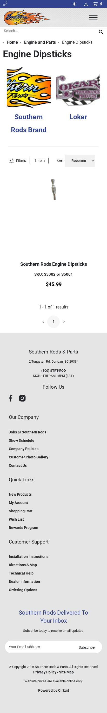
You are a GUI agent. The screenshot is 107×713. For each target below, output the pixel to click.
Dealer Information (24, 581)
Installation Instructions (28, 556)
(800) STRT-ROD (53, 371)
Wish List (16, 519)
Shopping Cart (20, 511)
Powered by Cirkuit (53, 690)
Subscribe (87, 647)
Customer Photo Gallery (28, 457)
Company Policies (23, 449)
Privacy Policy (44, 672)
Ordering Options (23, 590)
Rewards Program (23, 528)
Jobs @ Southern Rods (27, 432)
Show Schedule (21, 440)
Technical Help (21, 573)
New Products (20, 494)
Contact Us (18, 465)
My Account (18, 503)
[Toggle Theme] (75, 4)
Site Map (66, 672)
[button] (5, 4)
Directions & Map (23, 565)
